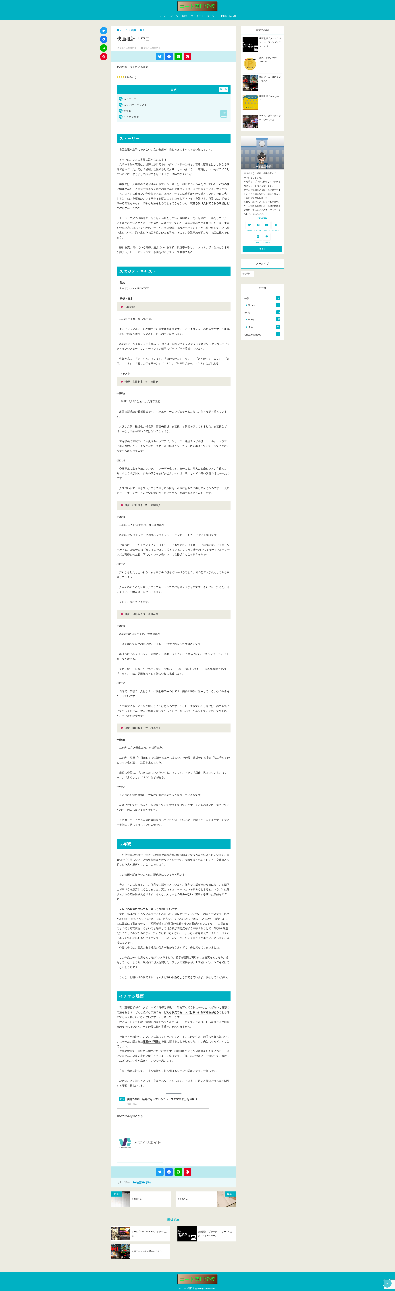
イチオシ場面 (131, 116)
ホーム (162, 16)
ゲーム (174, 16)
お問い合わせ (228, 16)
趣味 (184, 16)
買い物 (251, 305)
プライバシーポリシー (204, 16)
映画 (142, 30)
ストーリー (130, 98)
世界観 (127, 110)
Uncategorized (252, 334)
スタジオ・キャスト (135, 104)
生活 (247, 298)
